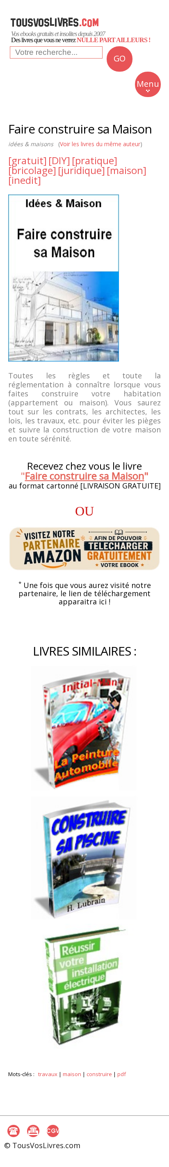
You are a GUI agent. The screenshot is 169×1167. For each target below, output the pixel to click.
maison (72, 1074)
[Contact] (13, 1131)
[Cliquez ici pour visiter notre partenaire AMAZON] (84, 549)
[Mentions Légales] (33, 1131)
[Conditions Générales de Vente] (53, 1131)
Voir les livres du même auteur (100, 144)
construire (99, 1074)
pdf (121, 1074)
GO (119, 58)
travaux (47, 1074)
